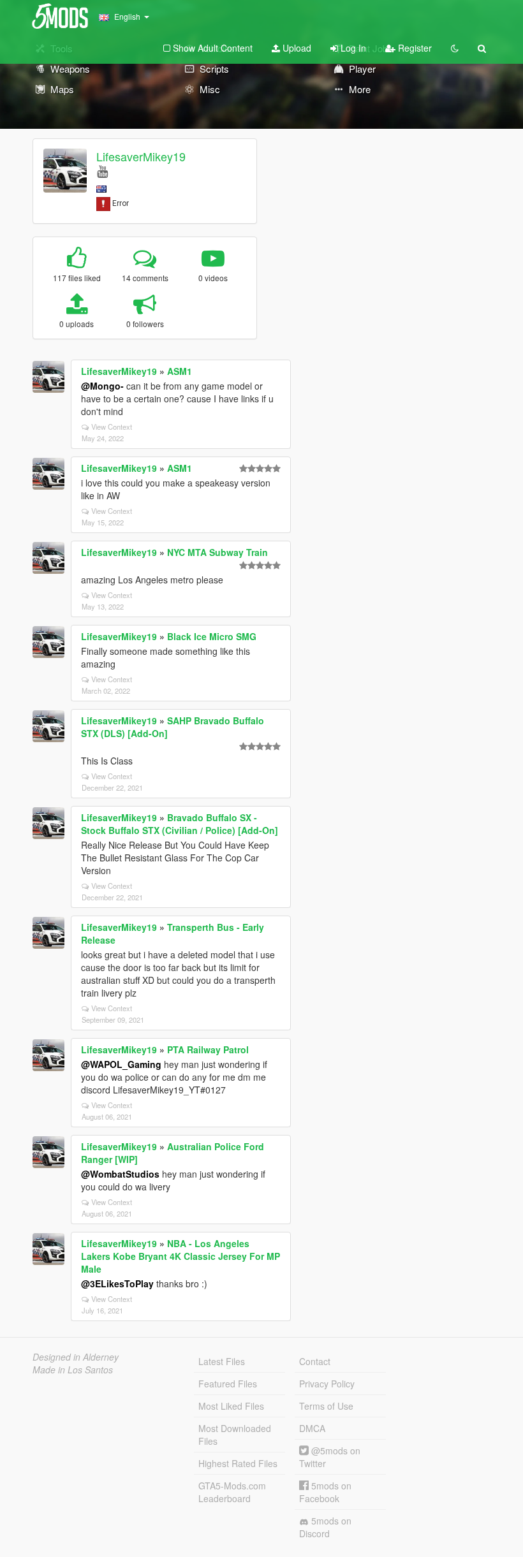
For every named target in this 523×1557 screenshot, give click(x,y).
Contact (314, 1361)
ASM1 (179, 371)
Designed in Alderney (76, 1356)
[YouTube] (102, 170)
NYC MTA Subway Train (217, 552)
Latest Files (221, 1361)
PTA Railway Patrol (208, 1049)
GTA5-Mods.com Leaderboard (232, 1492)
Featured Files (227, 1383)
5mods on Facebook (325, 1492)
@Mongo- (102, 385)
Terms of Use (326, 1406)
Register (413, 47)
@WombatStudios (120, 1173)
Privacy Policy (327, 1383)
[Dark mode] (454, 48)
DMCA (312, 1428)
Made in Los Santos (73, 1369)
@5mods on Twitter (329, 1457)
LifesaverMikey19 (141, 156)
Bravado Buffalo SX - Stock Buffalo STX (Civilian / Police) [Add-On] (179, 824)
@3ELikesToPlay (117, 1283)
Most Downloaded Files (234, 1434)
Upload (295, 47)
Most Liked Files (231, 1406)
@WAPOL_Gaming (121, 1064)
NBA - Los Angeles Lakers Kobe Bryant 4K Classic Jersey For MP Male (180, 1256)
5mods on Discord (325, 1527)
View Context (111, 426)
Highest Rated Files (237, 1463)
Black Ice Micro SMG (211, 636)
